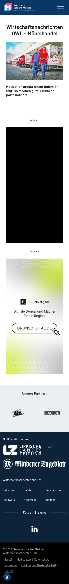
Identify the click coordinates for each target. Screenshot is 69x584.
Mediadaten (24, 559)
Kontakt (8, 571)
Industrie (8, 490)
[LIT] (17, 413)
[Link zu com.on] (34, 185)
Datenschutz (41, 559)
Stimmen (50, 499)
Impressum (10, 565)
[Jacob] (51, 413)
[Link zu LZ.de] (22, 454)
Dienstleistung (53, 490)
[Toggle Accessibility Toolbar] (7, 577)
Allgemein (30, 499)
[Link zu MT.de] (34, 467)
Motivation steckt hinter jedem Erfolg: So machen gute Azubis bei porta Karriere (32, 91)
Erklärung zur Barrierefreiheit (38, 565)
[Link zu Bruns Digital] (34, 317)
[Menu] (60, 7)
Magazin (8, 559)
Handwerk (9, 499)
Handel (28, 490)
